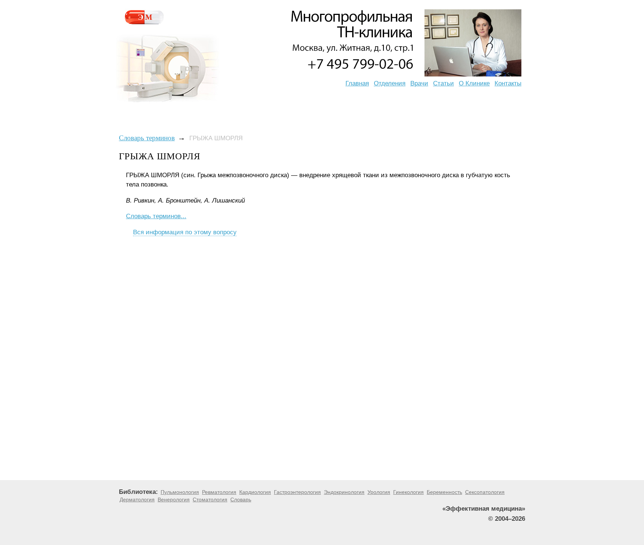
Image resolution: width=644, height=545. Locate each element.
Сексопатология (485, 492)
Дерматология (137, 499)
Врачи (419, 83)
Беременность (444, 492)
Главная (357, 83)
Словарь (240, 499)
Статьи (443, 83)
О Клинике (474, 83)
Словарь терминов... (156, 216)
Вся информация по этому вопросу (185, 232)
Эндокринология (344, 492)
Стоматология (210, 499)
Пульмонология (180, 492)
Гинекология (408, 492)
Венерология (174, 499)
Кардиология (255, 492)
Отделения (389, 83)
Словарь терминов (147, 138)
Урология (378, 492)
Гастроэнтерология (297, 492)
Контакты (508, 83)
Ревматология (219, 492)
